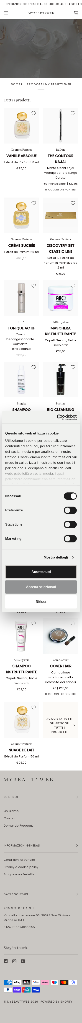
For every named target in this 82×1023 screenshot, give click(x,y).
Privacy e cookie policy (21, 867)
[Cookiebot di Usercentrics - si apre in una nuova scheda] (58, 417)
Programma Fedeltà (19, 874)
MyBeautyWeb (18, 1002)
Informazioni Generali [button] (22, 845)
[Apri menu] (10, 13)
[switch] (70, 510)
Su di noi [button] (11, 797)
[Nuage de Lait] (21, 720)
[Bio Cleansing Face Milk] (60, 379)
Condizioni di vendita (19, 859)
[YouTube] (23, 961)
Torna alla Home (41, 68)
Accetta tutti (41, 572)
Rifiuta (41, 602)
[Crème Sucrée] (21, 215)
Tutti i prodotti (17, 100)
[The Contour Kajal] (60, 126)
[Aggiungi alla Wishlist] (33, 113)
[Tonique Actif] (21, 298)
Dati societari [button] (16, 894)
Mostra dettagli (56, 557)
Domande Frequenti (18, 825)
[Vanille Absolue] (21, 126)
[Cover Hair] (60, 636)
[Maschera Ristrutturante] (60, 298)
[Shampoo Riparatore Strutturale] (21, 379)
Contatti (9, 818)
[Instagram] (14, 961)
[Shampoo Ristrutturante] (21, 636)
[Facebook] (6, 961)
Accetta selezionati (41, 587)
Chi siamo (11, 811)
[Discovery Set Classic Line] (60, 215)
